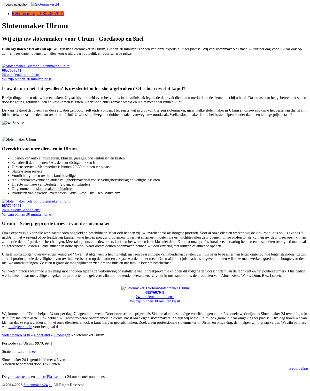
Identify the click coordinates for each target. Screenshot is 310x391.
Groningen (62, 335)
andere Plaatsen (48, 377)
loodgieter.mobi (20, 327)
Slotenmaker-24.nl (16, 335)
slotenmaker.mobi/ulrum (54, 189)
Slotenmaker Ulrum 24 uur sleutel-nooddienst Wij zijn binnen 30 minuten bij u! (36, 72)
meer (33, 351)
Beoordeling (298, 368)
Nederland (42, 335)
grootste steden (19, 377)
